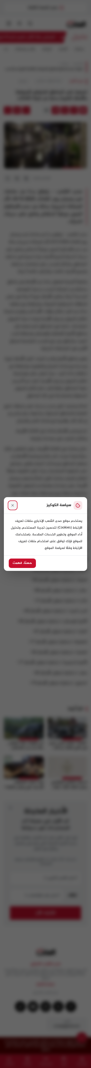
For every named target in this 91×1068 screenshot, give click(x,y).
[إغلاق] (13, 505)
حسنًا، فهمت (22, 563)
